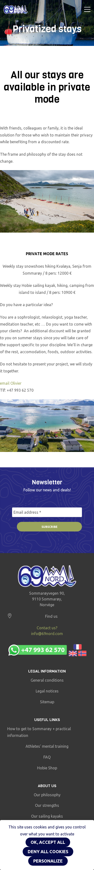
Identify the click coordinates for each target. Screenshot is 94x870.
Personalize (48, 860)
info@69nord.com (47, 633)
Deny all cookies (48, 851)
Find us (51, 616)
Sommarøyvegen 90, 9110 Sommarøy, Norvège (47, 599)
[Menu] (87, 9)
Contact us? (47, 628)
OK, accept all (48, 842)
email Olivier (10, 383)
